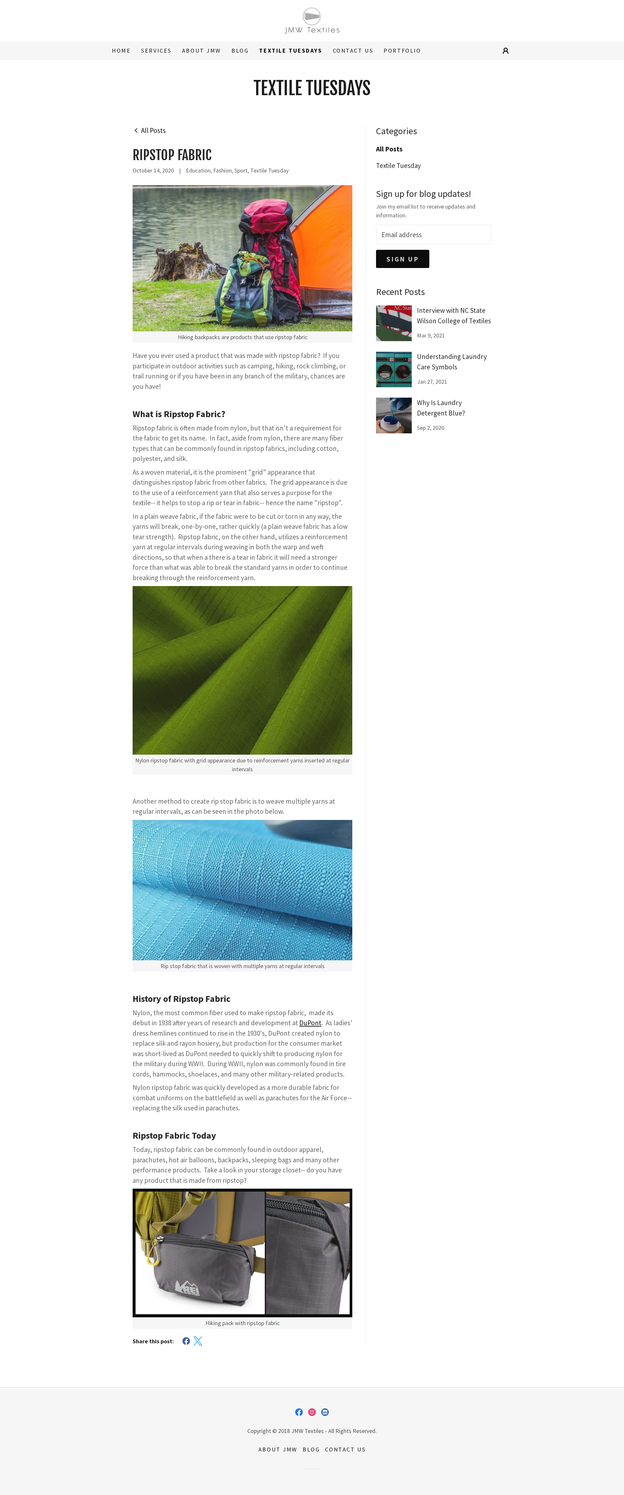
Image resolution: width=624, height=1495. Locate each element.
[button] (505, 50)
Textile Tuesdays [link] (290, 50)
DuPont (310, 1022)
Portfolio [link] (402, 50)
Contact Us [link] (353, 50)
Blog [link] (240, 50)
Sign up (402, 259)
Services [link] (156, 50)
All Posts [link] (389, 149)
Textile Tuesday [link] (398, 165)
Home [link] (121, 50)
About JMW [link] (201, 50)
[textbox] (433, 235)
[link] (312, 20)
